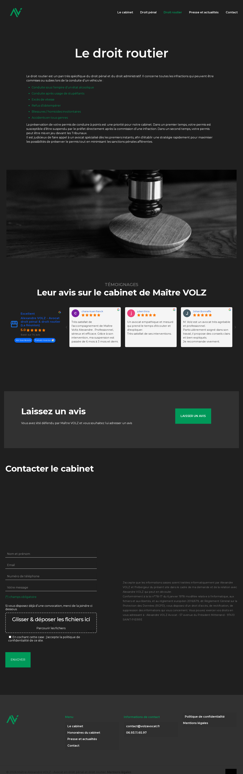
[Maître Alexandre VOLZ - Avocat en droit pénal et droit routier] (16, 12)
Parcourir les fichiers (50, 628)
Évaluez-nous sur (43, 340)
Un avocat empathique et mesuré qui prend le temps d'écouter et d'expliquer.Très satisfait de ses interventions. (150, 327)
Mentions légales (195, 723)
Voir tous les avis (23, 340)
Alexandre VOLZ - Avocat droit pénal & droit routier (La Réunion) (40, 321)
